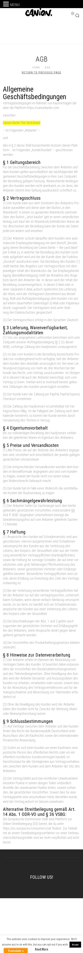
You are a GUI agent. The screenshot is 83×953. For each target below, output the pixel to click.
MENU (15, 5)
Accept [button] (75, 944)
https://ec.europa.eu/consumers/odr (27, 828)
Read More (41, 949)
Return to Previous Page (41, 72)
